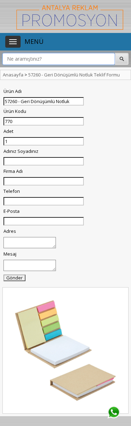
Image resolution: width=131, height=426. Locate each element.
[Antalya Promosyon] (70, 17)
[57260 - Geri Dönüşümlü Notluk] (65, 350)
